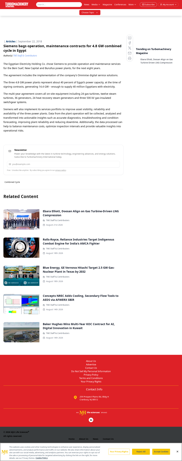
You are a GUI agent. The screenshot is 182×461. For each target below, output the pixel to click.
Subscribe (109, 164)
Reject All (140, 451)
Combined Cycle (12, 182)
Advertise (91, 364)
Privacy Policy (91, 374)
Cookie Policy (42, 458)
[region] (91, 452)
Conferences (120, 4)
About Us (91, 361)
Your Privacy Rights (91, 381)
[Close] (177, 451)
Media (95, 4)
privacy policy (60, 170)
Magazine (107, 4)
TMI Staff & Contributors (57, 220)
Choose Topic (88, 12)
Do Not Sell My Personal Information (91, 371)
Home (72, 439)
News (86, 4)
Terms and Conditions (91, 378)
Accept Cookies (161, 451)
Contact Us (91, 367)
